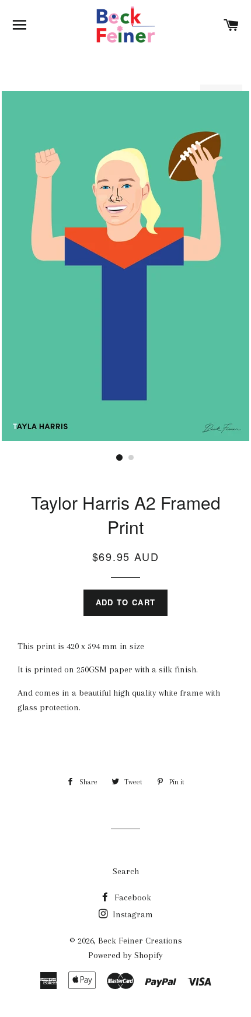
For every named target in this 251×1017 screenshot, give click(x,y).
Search (126, 871)
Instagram (131, 914)
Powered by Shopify (125, 955)
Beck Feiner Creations (140, 940)
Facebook (131, 897)
